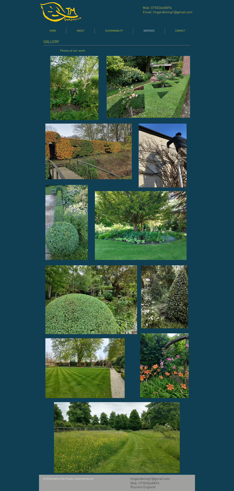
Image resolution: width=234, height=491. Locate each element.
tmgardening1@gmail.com (172, 12)
